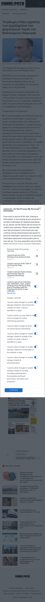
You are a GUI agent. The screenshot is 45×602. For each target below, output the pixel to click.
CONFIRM (13, 390)
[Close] (40, 209)
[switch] (36, 256)
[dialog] (22, 301)
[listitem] (22, 250)
